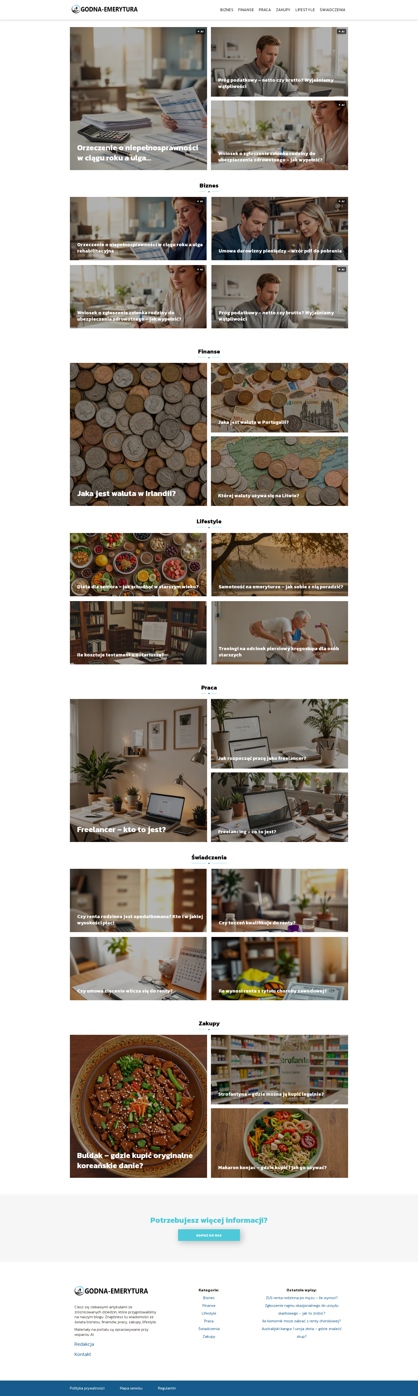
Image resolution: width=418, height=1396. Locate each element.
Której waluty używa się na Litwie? (258, 495)
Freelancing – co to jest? (247, 831)
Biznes (226, 10)
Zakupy (283, 10)
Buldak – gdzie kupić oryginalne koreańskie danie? (135, 1161)
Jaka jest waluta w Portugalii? (253, 422)
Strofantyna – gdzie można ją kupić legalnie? (271, 1094)
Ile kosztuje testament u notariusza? (120, 655)
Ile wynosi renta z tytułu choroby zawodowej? (273, 991)
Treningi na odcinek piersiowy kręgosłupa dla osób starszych (279, 651)
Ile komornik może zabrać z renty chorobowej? (301, 1321)
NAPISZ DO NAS (209, 1235)
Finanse (246, 10)
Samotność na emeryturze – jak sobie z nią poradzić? (281, 586)
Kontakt (83, 1354)
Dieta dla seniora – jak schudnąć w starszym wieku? (138, 586)
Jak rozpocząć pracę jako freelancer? (262, 758)
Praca (265, 10)
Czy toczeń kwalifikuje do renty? (257, 923)
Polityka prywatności (87, 1388)
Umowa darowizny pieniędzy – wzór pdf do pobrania (280, 251)
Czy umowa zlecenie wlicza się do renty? (125, 991)
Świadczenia (333, 10)
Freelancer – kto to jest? (121, 830)
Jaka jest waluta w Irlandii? (126, 494)
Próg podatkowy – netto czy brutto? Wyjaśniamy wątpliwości (276, 83)
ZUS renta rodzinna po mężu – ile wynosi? (302, 1298)
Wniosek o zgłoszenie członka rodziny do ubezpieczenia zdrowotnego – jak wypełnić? (270, 156)
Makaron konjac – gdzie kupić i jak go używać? (272, 1167)
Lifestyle (305, 10)
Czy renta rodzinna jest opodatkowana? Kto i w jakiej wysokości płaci (140, 919)
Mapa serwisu (131, 1388)
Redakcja (84, 1344)
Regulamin (167, 1388)
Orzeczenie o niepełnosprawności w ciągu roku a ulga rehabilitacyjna (137, 153)
